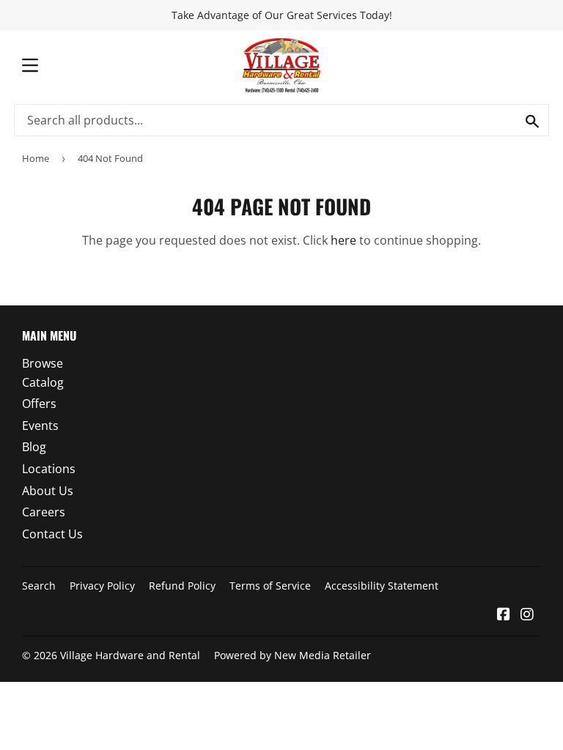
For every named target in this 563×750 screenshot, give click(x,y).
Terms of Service (270, 586)
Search (39, 586)
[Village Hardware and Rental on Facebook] (503, 615)
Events (40, 425)
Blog (34, 447)
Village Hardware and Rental (130, 655)
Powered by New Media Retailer (292, 655)
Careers (43, 512)
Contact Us (52, 534)
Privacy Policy (102, 586)
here (343, 240)
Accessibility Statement (381, 586)
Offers (39, 404)
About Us (47, 491)
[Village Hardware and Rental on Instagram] (527, 615)
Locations (49, 469)
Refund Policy (182, 586)
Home (35, 158)
